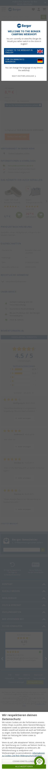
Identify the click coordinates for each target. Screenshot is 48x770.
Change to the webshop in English (19, 51)
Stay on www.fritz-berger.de (15, 60)
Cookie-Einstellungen (24, 761)
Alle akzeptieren (24, 766)
